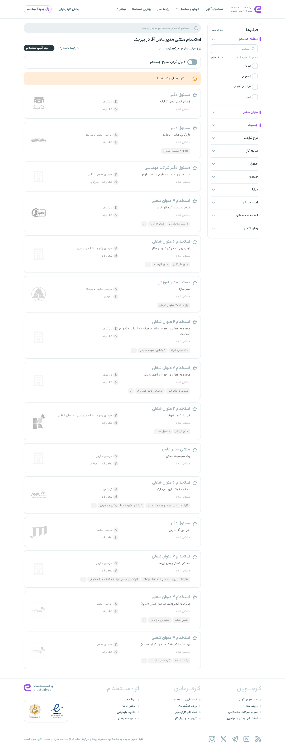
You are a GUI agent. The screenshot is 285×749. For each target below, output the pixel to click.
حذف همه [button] (217, 30)
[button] (234, 66)
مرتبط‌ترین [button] (171, 49)
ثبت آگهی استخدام (37, 48)
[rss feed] (257, 739)
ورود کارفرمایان (187, 706)
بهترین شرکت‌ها (141, 9)
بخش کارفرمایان (69, 9)
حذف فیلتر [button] (217, 57)
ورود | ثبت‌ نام (36, 9)
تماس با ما (129, 706)
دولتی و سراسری (189, 9)
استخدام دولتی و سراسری (242, 718)
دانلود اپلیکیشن (126, 712)
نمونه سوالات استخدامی (243, 712)
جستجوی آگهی (215, 9)
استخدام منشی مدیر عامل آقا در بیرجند (167, 40)
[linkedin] (246, 739)
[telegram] (234, 739)
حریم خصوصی (127, 718)
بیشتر (123, 9)
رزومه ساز (163, 9)
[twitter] (223, 739)
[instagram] (212, 739)
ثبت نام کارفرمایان (186, 712)
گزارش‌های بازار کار (186, 718)
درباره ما (131, 699)
